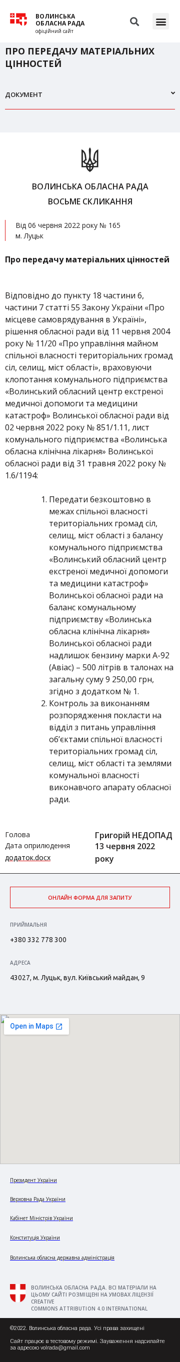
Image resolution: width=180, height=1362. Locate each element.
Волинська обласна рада (60, 20)
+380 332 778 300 (38, 940)
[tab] (90, 98)
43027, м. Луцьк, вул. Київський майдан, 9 (77, 978)
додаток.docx (27, 857)
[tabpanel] (90, 502)
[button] (160, 21)
